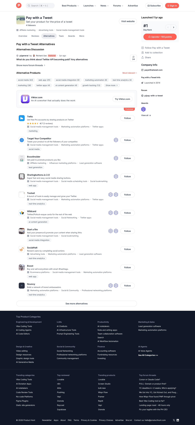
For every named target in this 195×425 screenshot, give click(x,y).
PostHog (61, 392)
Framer (101, 396)
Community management (68, 358)
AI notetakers (103, 326)
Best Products (69, 5)
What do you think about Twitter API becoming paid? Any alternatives (52, 59)
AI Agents (142, 346)
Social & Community (70, 290)
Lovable (60, 379)
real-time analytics (122, 80)
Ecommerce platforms (39, 272)
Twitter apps (97, 126)
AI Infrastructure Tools (66, 330)
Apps (56, 420)
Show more (110, 85)
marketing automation (96, 80)
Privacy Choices (106, 420)
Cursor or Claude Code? (149, 379)
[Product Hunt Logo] (18, 5)
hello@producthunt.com (155, 420)
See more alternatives (77, 303)
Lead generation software (90, 163)
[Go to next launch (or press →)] (173, 27)
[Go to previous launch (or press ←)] (168, 27)
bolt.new (102, 388)
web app (44, 80)
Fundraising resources (107, 354)
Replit (100, 401)
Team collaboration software (110, 334)
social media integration (68, 80)
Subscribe (155, 5)
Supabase (61, 409)
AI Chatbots (62, 326)
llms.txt (129, 420)
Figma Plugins (22, 401)
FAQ (69, 420)
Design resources (23, 354)
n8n (58, 384)
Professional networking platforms (97, 290)
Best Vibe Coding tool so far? (151, 401)
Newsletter (47, 420)
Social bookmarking (98, 181)
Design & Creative (24, 346)
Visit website (128, 21)
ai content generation (66, 85)
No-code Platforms (24, 396)
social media (25, 80)
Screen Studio (104, 384)
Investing (102, 358)
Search (101, 337)
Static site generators (25, 405)
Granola (60, 401)
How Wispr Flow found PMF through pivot (157, 396)
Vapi (59, 396)
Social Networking (69, 217)
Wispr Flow (103, 392)
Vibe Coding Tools (24, 326)
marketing (24, 85)
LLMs (59, 322)
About (63, 420)
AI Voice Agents (145, 351)
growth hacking (91, 85)
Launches (88, 5)
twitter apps (43, 85)
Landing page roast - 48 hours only (154, 405)
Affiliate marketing (28, 30)
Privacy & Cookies (89, 420)
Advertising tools (46, 30)
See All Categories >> (148, 355)
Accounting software (107, 351)
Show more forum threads (29, 65)
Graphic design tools (25, 358)
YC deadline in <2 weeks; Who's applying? (157, 388)
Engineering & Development (29, 322)
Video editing (22, 351)
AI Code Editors (23, 334)
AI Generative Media (25, 362)
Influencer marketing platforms (62, 163)
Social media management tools (70, 30)
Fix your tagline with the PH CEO (153, 409)
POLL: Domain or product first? (152, 384)
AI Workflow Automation (108, 341)
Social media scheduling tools (74, 181)
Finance (101, 346)
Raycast (60, 405)
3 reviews (48, 123)
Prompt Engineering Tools (68, 334)
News (103, 5)
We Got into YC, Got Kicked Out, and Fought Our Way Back (158, 392)
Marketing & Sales (146, 322)
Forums (117, 5)
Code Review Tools (24, 392)
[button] (81, 36)
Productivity (103, 322)
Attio (59, 388)
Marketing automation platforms (75, 126)
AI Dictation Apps (23, 384)
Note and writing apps (107, 330)
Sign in (173, 5)
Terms (76, 420)
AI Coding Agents (23, 330)
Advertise (133, 5)
